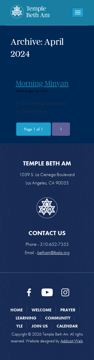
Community (57, 318)
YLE (19, 326)
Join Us (40, 326)
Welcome (41, 310)
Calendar (67, 326)
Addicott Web (72, 341)
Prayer (67, 310)
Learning (26, 318)
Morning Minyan (42, 83)
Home (16, 310)
